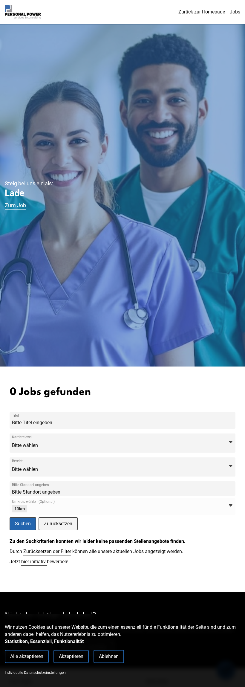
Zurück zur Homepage (201, 12)
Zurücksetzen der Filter (47, 551)
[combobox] (56, 422)
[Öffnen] (230, 442)
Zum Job (15, 205)
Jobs (235, 12)
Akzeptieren (71, 656)
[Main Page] (23, 12)
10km (19, 508)
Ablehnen (109, 656)
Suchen (23, 523)
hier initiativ (34, 561)
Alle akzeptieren (26, 656)
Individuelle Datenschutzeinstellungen (35, 673)
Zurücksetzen (58, 523)
